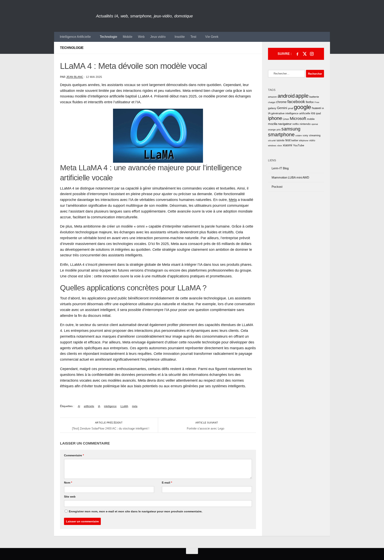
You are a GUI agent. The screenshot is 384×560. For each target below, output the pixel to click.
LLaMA (124, 406)
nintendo (305, 123)
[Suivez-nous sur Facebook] (297, 54)
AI (79, 406)
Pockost (277, 186)
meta (134, 406)
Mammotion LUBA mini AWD (290, 177)
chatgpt (271, 102)
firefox (310, 102)
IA (99, 406)
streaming (314, 135)
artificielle (89, 406)
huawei (316, 108)
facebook (296, 101)
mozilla (272, 123)
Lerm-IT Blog (280, 168)
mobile (311, 118)
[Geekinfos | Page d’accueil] (75, 16)
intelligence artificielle (297, 113)
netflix (295, 124)
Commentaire (74, 455)
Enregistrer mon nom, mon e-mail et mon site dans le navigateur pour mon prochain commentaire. (135, 511)
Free (317, 102)
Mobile (127, 36)
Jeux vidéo (158, 36)
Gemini (282, 108)
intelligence (110, 406)
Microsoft (298, 118)
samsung (290, 128)
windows (272, 145)
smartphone (281, 134)
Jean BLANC (74, 76)
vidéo (312, 140)
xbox (279, 145)
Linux (286, 118)
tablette (281, 140)
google (302, 107)
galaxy (272, 108)
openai (314, 124)
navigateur (285, 123)
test (287, 140)
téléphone (303, 140)
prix (279, 129)
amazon (272, 96)
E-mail (167, 482)
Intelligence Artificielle (75, 36)
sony (305, 135)
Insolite (180, 36)
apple (302, 96)
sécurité (272, 140)
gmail (290, 108)
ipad (318, 113)
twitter (294, 140)
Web (141, 36)
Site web (70, 496)
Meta (233, 200)
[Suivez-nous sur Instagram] (312, 54)
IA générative (276, 113)
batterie (314, 96)
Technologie (108, 36)
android (286, 96)
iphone (275, 118)
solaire (298, 135)
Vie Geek (211, 36)
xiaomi (287, 145)
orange (272, 129)
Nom (68, 482)
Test (193, 36)
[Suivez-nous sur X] (304, 54)
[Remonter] (192, 551)
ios (313, 113)
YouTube (298, 145)
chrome (281, 102)
